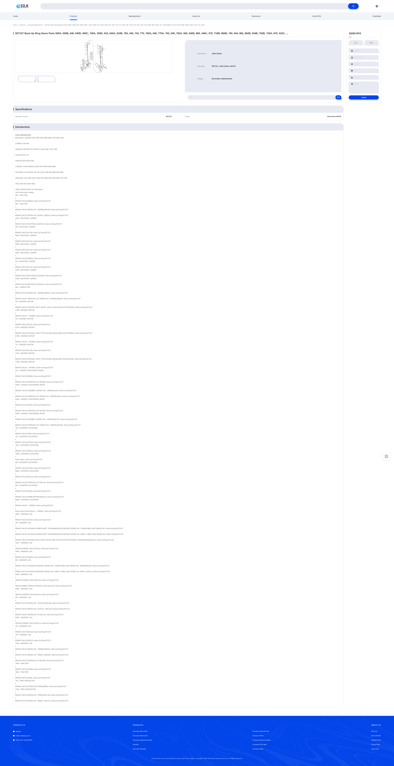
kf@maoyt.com (23, 736)
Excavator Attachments (35, 25)
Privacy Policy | (156, 758)
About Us (196, 16)
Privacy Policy (375, 744)
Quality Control (376, 740)
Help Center (375, 749)
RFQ (338, 97)
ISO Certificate (376, 735)
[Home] (22, 6)
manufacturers (135, 16)
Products (73, 16)
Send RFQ (316, 16)
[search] (353, 6)
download (377, 16)
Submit (363, 97)
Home (15, 16)
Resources (256, 16)
